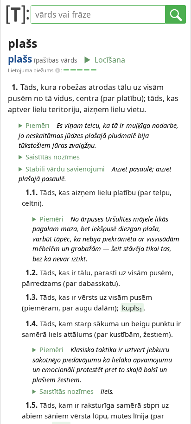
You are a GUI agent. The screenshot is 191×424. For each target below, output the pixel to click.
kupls (132, 307)
